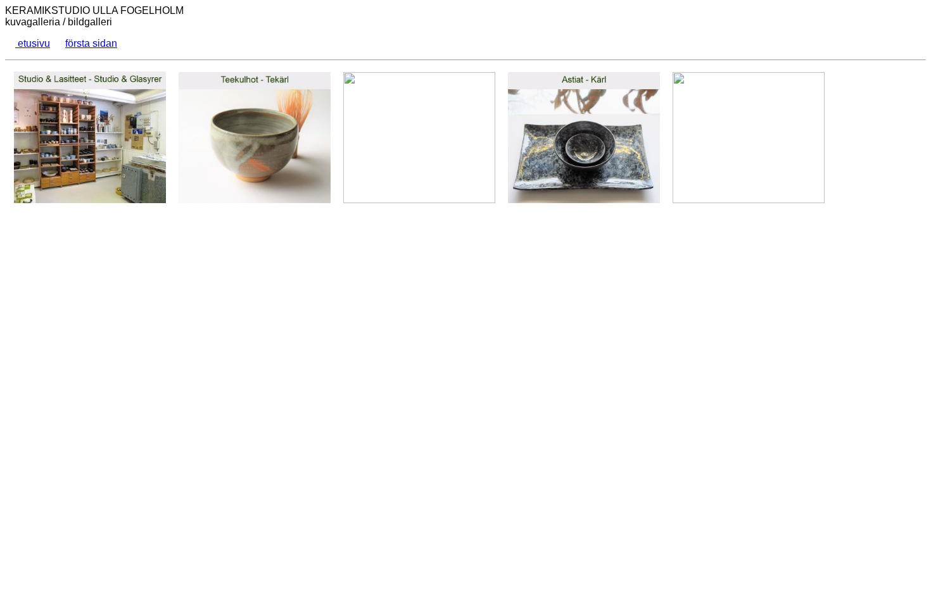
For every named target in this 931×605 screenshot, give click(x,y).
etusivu (32, 43)
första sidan (91, 43)
